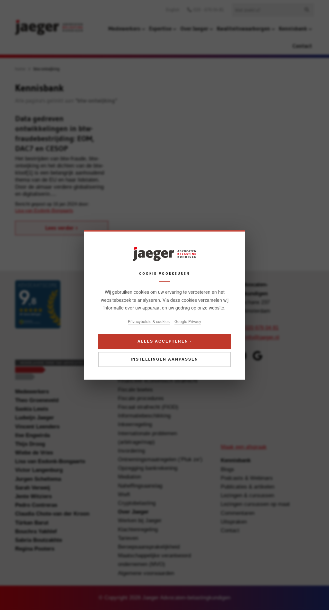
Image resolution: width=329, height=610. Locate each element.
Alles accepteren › (165, 341)
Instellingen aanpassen (164, 359)
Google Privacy (187, 321)
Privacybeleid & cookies (149, 321)
